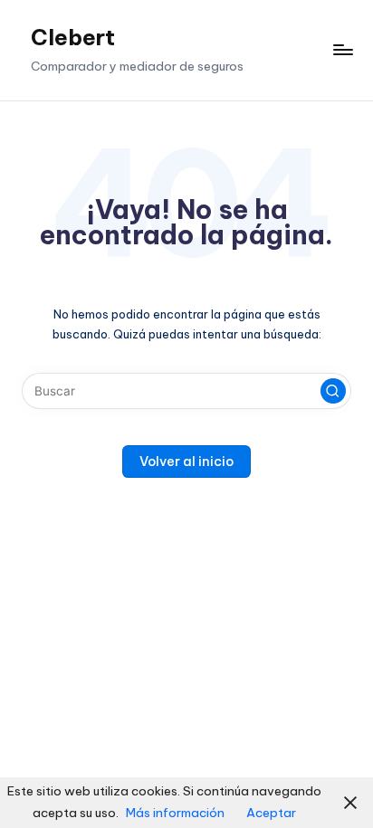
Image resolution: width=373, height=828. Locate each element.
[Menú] (342, 50)
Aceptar (271, 812)
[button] (333, 391)
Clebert (73, 37)
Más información (175, 812)
